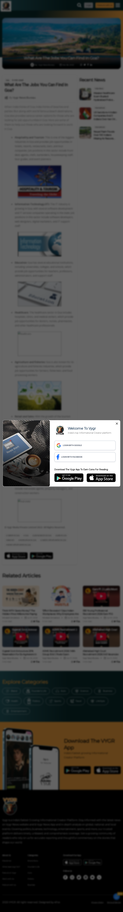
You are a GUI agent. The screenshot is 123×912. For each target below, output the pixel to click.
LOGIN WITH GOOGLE (72, 445)
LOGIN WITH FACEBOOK (71, 457)
